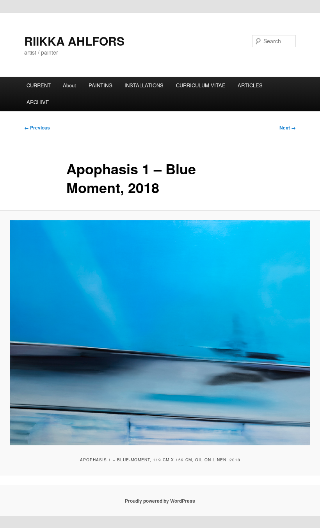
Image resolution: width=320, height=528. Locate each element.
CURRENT (39, 85)
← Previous (37, 127)
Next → (287, 127)
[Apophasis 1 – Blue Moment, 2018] (160, 332)
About (69, 85)
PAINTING (100, 85)
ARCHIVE (38, 102)
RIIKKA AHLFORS (74, 40)
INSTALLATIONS (144, 85)
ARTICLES (250, 85)
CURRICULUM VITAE (201, 85)
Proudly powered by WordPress (160, 500)
